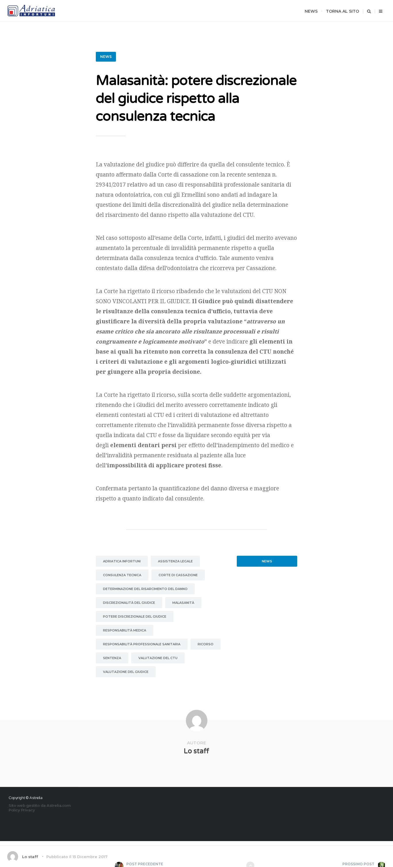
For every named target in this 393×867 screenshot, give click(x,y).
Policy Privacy (22, 810)
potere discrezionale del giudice (134, 616)
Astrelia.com (58, 805)
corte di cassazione (178, 575)
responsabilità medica (124, 630)
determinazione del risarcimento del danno (145, 589)
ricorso (205, 644)
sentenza (112, 658)
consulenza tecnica (122, 575)
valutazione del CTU (158, 658)
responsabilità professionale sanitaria (141, 644)
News (311, 11)
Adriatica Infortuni (122, 561)
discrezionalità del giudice (129, 603)
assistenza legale (175, 561)
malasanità (183, 603)
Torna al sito (342, 11)
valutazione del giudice (125, 672)
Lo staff (196, 751)
